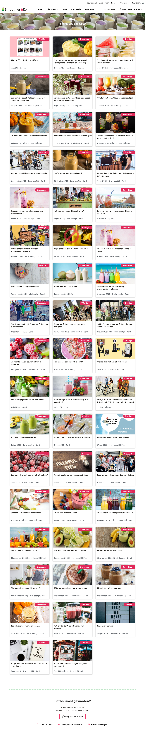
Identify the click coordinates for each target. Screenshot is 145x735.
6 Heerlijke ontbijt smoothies (109, 550)
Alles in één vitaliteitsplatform (24, 60)
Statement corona (105, 626)
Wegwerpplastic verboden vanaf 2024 (71, 249)
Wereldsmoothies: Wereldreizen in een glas (73, 136)
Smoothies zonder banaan (65, 513)
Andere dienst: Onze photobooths (112, 362)
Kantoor (114, 3)
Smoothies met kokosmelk (65, 286)
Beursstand (92, 3)
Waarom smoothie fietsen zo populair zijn (29, 173)
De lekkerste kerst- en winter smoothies (29, 136)
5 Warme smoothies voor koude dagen (70, 588)
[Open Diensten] (57, 9)
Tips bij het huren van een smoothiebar (71, 475)
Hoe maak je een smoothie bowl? (68, 362)
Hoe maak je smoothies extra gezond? (71, 550)
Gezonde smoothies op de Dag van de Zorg (115, 475)
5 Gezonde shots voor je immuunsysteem (115, 513)
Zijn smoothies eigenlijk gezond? (25, 588)
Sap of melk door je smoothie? (24, 550)
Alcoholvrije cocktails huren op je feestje (72, 437)
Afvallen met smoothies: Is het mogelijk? (115, 98)
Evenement (104, 3)
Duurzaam (136, 3)
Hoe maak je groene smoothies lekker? (28, 400)
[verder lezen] (29, 46)
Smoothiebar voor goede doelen (25, 286)
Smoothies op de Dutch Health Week (113, 437)
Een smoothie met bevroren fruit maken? (29, 475)
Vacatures (124, 3)
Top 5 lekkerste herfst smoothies (25, 626)
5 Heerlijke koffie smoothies (109, 588)
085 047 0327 (109, 9)
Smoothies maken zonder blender (26, 513)
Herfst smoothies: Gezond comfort (69, 173)
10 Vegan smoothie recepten (24, 437)
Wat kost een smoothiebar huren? (69, 211)
